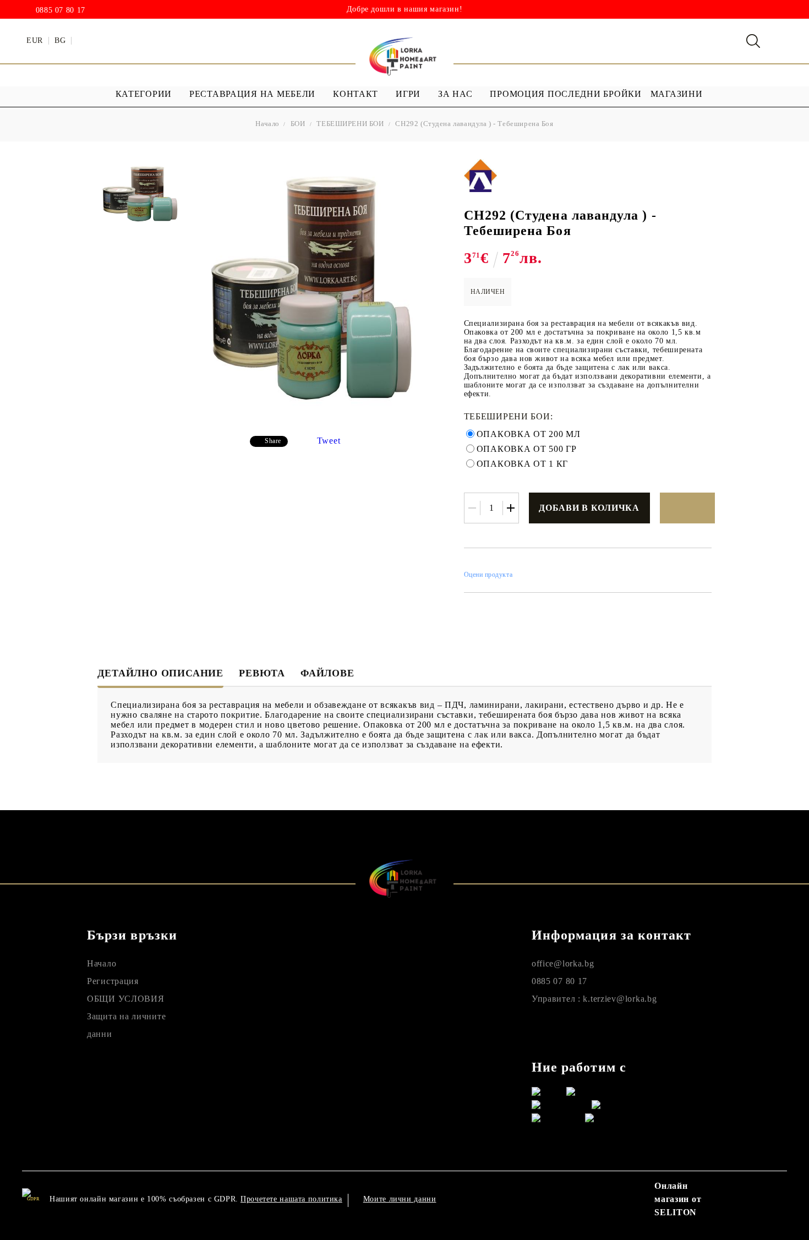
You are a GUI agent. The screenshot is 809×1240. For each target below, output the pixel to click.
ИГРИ (408, 94)
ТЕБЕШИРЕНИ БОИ (350, 123)
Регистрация (113, 981)
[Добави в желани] (687, 508)
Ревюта (262, 673)
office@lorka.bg (563, 963)
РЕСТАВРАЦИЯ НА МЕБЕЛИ (252, 94)
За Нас (455, 94)
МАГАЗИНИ (677, 94)
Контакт (355, 94)
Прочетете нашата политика (291, 1199)
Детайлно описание (160, 673)
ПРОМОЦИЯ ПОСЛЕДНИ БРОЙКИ (565, 94)
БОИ (298, 123)
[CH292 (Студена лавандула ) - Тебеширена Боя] (140, 194)
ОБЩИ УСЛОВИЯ (126, 998)
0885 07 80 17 (60, 10)
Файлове (327, 673)
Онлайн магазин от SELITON (677, 1199)
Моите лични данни (399, 1199)
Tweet (329, 440)
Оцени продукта (488, 574)
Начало (267, 123)
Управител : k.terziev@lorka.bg (594, 998)
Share (273, 441)
